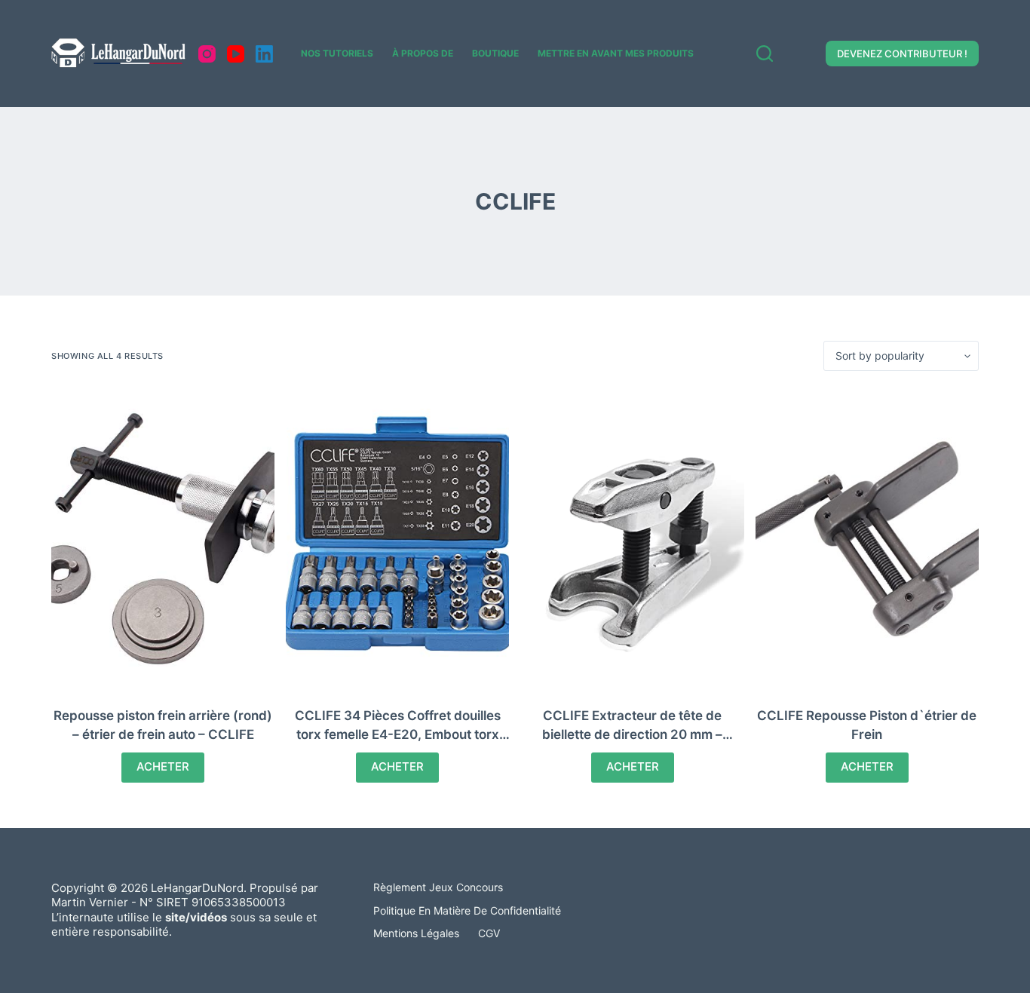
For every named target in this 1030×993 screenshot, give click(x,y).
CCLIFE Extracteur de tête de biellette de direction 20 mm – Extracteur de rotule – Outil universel (632, 735)
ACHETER (162, 766)
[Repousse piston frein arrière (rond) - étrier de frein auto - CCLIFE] (162, 539)
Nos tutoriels (337, 53)
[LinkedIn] (264, 54)
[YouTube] (235, 54)
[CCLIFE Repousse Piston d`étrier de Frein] (867, 539)
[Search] (764, 53)
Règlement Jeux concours (438, 887)
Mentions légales (416, 933)
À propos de (422, 53)
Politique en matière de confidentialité (467, 910)
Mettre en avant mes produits (616, 53)
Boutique (495, 53)
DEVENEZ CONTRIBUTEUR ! (902, 54)
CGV (489, 933)
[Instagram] (207, 54)
